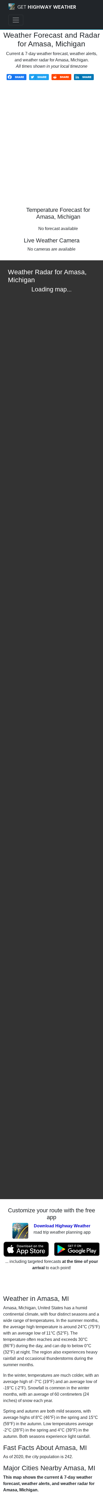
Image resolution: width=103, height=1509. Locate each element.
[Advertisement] (51, 147)
